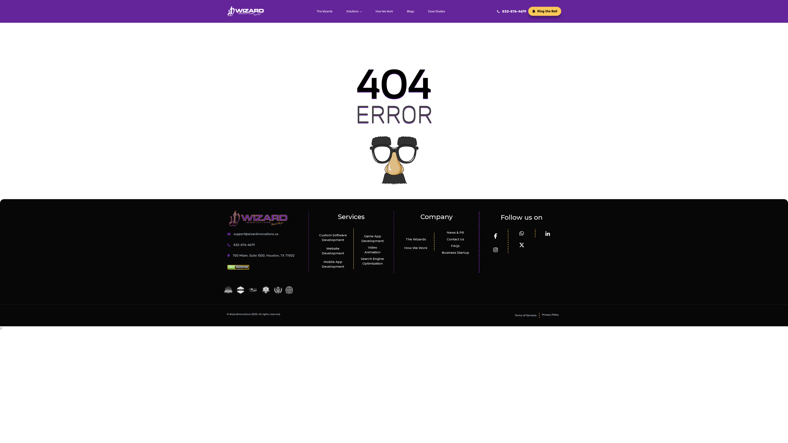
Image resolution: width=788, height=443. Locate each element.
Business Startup (455, 253)
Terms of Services (526, 315)
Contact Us (455, 239)
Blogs (410, 11)
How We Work (384, 11)
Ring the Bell (547, 11)
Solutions (352, 11)
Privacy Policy (550, 314)
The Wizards (324, 11)
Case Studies (436, 11)
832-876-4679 (514, 11)
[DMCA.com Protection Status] (238, 267)
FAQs (455, 246)
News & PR (455, 232)
